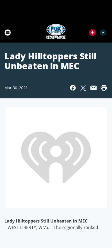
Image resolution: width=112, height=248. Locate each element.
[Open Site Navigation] (7, 32)
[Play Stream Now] (103, 32)
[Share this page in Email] (93, 88)
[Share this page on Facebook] (73, 88)
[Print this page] (104, 88)
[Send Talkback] (92, 32)
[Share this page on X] (83, 88)
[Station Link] (56, 32)
